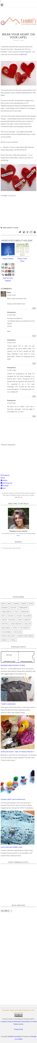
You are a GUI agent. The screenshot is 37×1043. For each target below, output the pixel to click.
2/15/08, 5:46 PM (11, 315)
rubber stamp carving (25, 636)
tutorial (12, 640)
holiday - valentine (8, 620)
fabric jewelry (8, 228)
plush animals (7, 632)
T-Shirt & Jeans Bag (8, 704)
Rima (9, 292)
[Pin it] (31, 232)
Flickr (4, 488)
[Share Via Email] (34, 232)
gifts (3, 616)
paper (15, 628)
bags (9, 603)
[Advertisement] (14, 457)
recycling (18, 632)
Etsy (3, 478)
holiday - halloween (23, 616)
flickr (5, 196)
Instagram (5, 475)
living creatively (16, 624)
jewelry (27, 620)
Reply (34, 308)
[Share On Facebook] (27, 232)
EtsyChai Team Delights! (8, 279)
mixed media (6, 628)
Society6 (5, 486)
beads (24, 603)
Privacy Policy (18, 1029)
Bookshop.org (7, 483)
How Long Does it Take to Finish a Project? (17, 752)
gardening (25, 612)
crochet (13, 608)
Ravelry (4, 480)
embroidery (23, 608)
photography (24, 628)
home (20, 620)
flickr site (24, 54)
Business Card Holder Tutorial (13, 665)
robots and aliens (8, 636)
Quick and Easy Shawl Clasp (11, 847)
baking (16, 603)
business (5, 608)
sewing (4, 640)
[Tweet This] (23, 232)
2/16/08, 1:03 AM (11, 342)
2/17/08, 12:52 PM (11, 370)
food (16, 612)
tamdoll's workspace (15, 1036)
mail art (28, 624)
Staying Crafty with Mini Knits (13, 799)
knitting (5, 624)
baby (3, 603)
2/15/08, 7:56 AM (11, 295)
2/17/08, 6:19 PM (11, 403)
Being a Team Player (22, 260)
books (31, 603)
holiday (16, 228)
